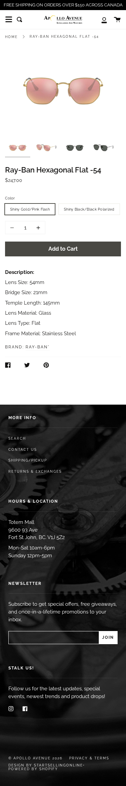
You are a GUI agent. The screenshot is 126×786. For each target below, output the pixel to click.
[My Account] (100, 19)
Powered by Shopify (33, 769)
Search (17, 438)
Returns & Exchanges (35, 471)
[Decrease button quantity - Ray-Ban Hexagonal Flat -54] (13, 228)
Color (10, 198)
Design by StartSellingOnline (45, 765)
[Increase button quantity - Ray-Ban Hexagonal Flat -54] (37, 228)
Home (11, 37)
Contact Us (22, 449)
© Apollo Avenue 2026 (35, 758)
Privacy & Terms (89, 758)
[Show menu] (8, 19)
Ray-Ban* (38, 347)
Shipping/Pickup (27, 460)
